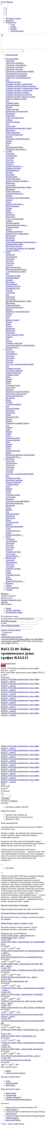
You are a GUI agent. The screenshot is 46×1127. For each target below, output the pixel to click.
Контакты (10, 20)
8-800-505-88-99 (12, 1118)
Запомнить (7, 632)
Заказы (8, 608)
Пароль (4, 625)
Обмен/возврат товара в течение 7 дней (17, 923)
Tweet (13, 663)
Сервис (13, 27)
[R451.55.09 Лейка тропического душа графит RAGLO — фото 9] (23, 715)
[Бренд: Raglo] (5, 794)
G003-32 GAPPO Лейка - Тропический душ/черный (22, 994)
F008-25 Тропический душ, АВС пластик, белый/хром (23, 1007)
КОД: (3, 784)
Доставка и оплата (13, 18)
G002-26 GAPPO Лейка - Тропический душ (18, 1036)
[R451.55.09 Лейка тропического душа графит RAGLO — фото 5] (23, 698)
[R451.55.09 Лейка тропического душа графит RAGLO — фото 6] (23, 702)
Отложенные (11, 1095)
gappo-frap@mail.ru (13, 1120)
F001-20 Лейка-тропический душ (14, 981)
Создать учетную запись (11, 630)
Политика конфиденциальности (18, 1099)
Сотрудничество (17, 31)
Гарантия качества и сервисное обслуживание (19, 913)
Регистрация (11, 621)
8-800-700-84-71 (12, 1109)
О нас (12, 25)
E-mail (3, 623)
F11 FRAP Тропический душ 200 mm (16, 1060)
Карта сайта (10, 1085)
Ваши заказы (11, 1093)
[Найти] (24, 51)
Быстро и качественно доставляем (14, 905)
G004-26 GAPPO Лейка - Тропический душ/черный (22, 1049)
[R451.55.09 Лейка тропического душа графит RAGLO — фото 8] (23, 711)
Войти (3, 621)
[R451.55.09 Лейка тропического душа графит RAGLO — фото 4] (23, 694)
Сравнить (13, 801)
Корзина (4, 600)
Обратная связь (12, 55)
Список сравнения (13, 610)
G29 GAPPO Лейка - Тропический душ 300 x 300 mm (22, 970)
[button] (6, 663)
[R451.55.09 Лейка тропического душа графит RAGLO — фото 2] (23, 686)
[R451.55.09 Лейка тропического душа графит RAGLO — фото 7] (23, 707)
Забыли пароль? (13, 625)
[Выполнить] (42, 619)
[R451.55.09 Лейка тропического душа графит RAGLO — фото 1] (23, 681)
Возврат (13, 29)
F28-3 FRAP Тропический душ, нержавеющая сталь (21, 957)
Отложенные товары (14, 612)
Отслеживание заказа (9, 619)
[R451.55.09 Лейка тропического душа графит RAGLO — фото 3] (23, 690)
